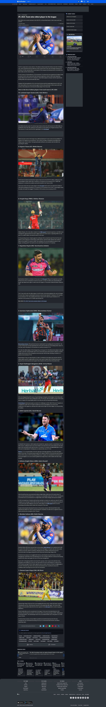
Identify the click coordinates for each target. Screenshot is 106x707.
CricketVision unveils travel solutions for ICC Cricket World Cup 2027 (74, 48)
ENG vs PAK (25, 4)
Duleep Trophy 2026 (70, 26)
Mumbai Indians (54, 637)
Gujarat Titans (21, 637)
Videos (76, 4)
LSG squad (46, 129)
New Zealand (25, 688)
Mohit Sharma (36, 641)
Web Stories (71, 4)
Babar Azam (44, 686)
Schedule (84, 4)
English (28, 1)
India (26, 683)
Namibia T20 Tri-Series (71, 23)
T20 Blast (62, 689)
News (20, 4)
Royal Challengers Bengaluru (45, 637)
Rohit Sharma (47, 547)
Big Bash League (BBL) (62, 688)
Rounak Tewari (21, 23)
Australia (25, 684)
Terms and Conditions (73, 705)
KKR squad (49, 503)
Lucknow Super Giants (23, 639)
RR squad (45, 279)
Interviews (65, 4)
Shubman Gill (44, 683)
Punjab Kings (28, 637)
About (55, 694)
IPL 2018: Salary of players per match (39, 652)
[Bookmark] (45, 56)
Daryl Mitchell (43, 689)
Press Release (80, 683)
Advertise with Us (72, 694)
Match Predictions (52, 4)
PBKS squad (43, 232)
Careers (66, 694)
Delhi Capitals (35, 637)
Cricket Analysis (80, 688)
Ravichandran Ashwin (22, 641)
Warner (20, 451)
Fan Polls (80, 689)
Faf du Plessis (21, 403)
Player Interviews (80, 684)
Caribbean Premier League (71, 29)
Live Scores (15, 4)
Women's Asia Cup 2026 (71, 19)
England (25, 686)
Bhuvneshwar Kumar (23, 344)
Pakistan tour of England (71, 16)
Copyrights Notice (86, 705)
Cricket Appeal (80, 686)
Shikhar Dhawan (54, 639)
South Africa (26, 689)
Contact (58, 694)
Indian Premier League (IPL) (62, 683)
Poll (89, 4)
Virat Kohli (44, 688)
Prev (18, 655)
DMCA (83, 694)
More (92, 4)
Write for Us (79, 694)
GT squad (42, 185)
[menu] (88, 1)
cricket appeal (24, 14)
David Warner (43, 641)
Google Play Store (48, 632)
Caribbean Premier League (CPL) (62, 684)
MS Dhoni (30, 641)
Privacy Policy (80, 705)
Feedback (62, 694)
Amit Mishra (56, 641)
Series (80, 4)
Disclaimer (87, 694)
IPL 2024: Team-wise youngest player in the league (35, 301)
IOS (42, 632)
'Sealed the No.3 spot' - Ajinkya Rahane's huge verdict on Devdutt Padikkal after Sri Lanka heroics (73, 64)
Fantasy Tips (59, 4)
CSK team (47, 607)
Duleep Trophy (40, 4)
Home (19, 14)
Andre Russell (31, 639)
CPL (45, 4)
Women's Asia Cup (32, 4)
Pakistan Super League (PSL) (62, 686)
